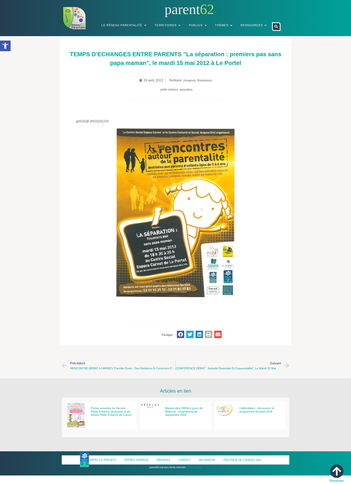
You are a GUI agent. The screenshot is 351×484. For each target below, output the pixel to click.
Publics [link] (196, 25)
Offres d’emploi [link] (136, 459)
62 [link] (207, 9)
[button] (180, 334)
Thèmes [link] (221, 25)
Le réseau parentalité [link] (121, 25)
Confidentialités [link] (194, 467)
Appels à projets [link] (103, 459)
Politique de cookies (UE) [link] (242, 459)
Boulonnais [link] (204, 80)
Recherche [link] (207, 459)
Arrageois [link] (189, 80)
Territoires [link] (166, 25)
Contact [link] (184, 459)
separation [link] (186, 89)
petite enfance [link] (169, 89)
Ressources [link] (251, 25)
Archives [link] (163, 459)
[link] (5, 46)
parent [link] (182, 9)
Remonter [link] (337, 481)
